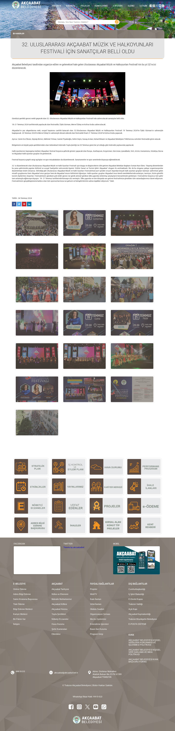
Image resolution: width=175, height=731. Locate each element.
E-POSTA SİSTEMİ (137, 624)
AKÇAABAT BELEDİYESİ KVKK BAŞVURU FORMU (143, 660)
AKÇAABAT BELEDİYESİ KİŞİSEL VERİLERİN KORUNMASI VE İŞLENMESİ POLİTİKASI (144, 642)
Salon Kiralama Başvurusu (25, 599)
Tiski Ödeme (19, 604)
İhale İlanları (95, 599)
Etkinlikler (56, 634)
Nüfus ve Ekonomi (60, 594)
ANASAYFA (56, 5)
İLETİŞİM (143, 5)
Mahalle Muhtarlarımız (62, 599)
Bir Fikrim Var (19, 619)
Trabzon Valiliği (135, 604)
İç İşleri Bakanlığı (136, 594)
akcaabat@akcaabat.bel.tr (66, 672)
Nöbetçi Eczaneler (60, 619)
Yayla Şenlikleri (59, 614)
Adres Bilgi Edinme (22, 594)
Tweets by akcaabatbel (73, 547)
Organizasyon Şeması (100, 614)
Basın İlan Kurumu (98, 629)
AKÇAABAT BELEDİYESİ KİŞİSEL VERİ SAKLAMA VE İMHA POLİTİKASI (144, 652)
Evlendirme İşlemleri (99, 624)
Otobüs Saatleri (97, 609)
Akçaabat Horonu (60, 609)
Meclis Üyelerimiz (98, 619)
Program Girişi (96, 634)
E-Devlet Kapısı (135, 599)
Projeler (93, 589)
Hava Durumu (58, 624)
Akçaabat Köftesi (59, 604)
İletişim (16, 624)
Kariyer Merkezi (20, 614)
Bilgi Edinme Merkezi (23, 609)
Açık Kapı (132, 609)
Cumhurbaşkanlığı (136, 589)
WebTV (93, 594)
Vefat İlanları (95, 604)
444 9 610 (20, 671)
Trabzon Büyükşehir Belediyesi (142, 619)
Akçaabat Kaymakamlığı (139, 614)
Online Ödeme (19, 589)
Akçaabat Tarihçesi (60, 589)
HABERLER (19, 33)
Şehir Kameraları (59, 629)
